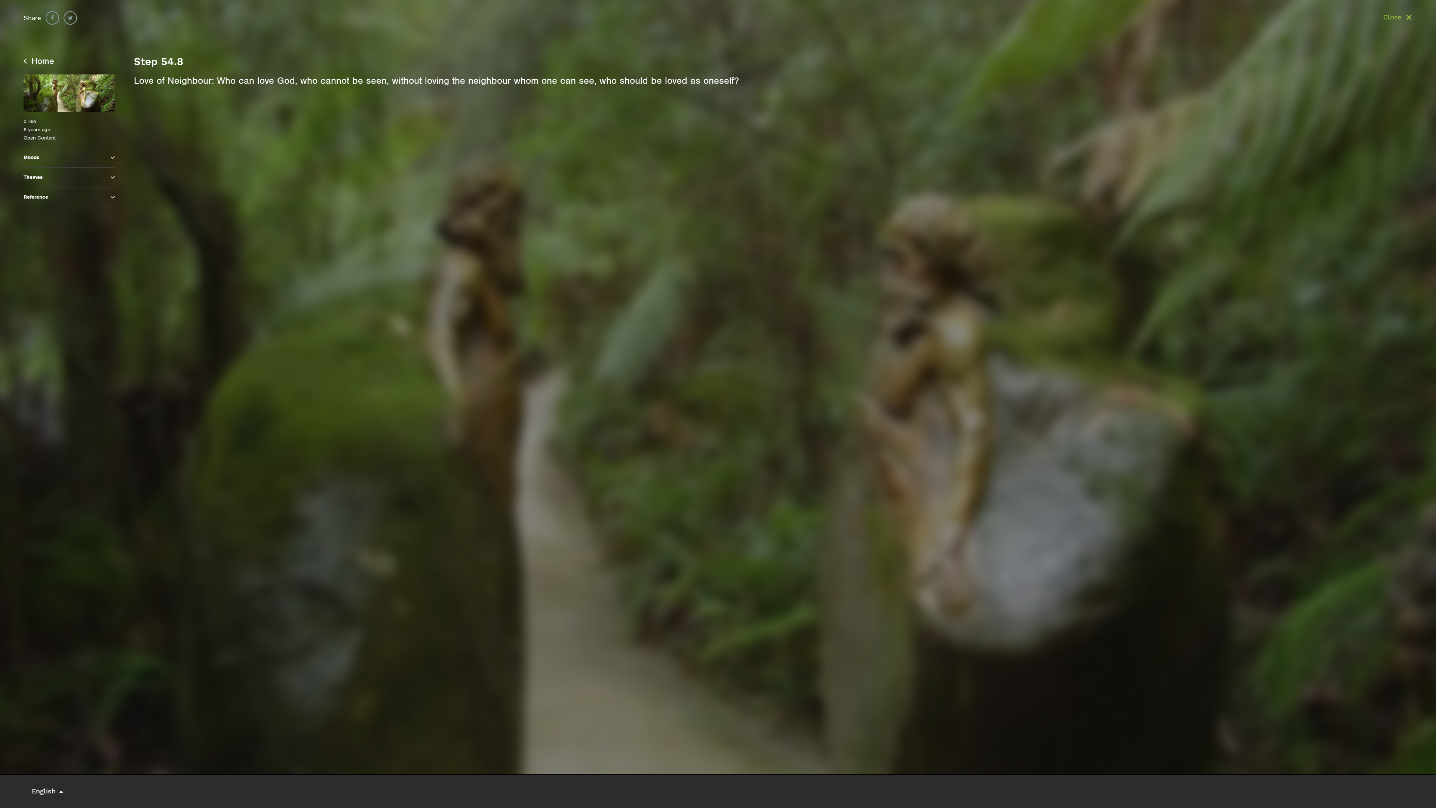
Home (41, 61)
